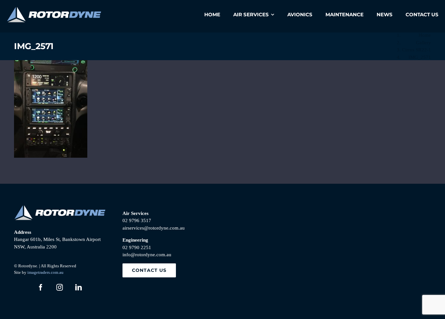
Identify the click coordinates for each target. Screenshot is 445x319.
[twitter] (22, 287)
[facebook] (41, 287)
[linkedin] (78, 287)
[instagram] (59, 287)
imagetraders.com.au (45, 272)
